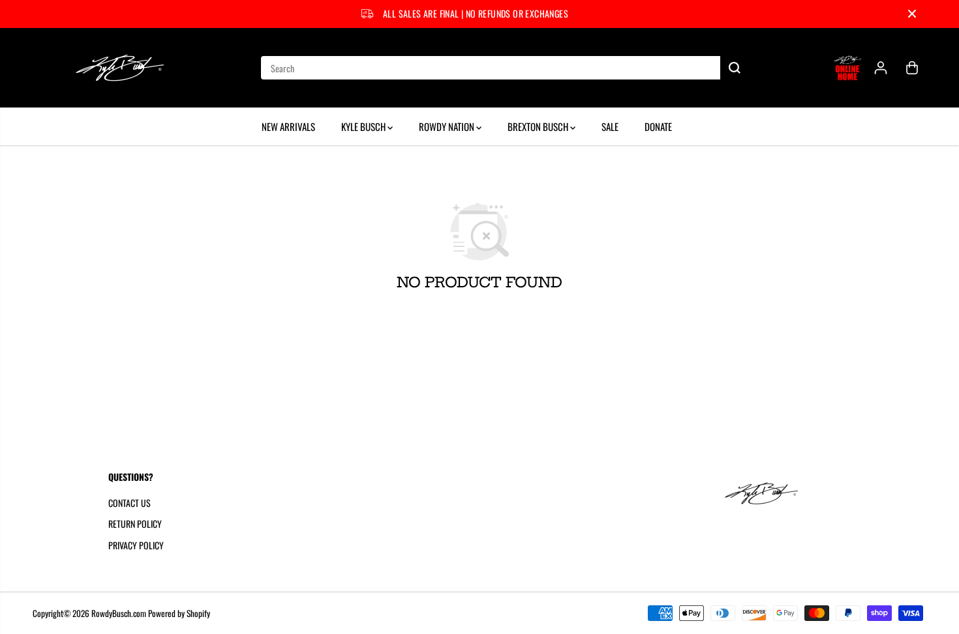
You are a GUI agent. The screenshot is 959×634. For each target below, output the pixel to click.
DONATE (658, 126)
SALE (609, 126)
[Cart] (912, 67)
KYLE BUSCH (364, 126)
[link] (782, 493)
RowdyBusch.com (118, 613)
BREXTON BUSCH (539, 126)
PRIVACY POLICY (136, 545)
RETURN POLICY (135, 523)
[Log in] (880, 67)
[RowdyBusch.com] (120, 68)
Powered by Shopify (179, 613)
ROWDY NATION (447, 126)
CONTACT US (129, 503)
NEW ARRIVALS (288, 126)
